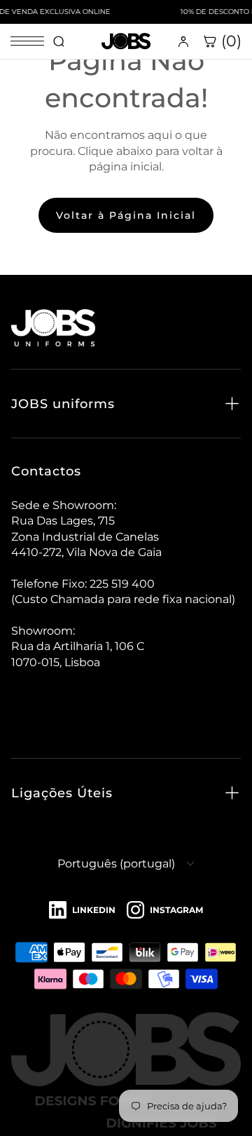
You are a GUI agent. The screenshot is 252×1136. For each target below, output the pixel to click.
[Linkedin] (82, 910)
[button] (126, 403)
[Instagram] (165, 910)
